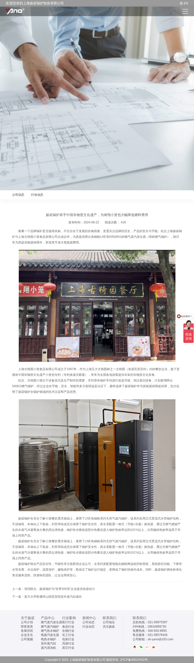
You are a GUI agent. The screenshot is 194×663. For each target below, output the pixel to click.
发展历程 (27, 630)
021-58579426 (157, 634)
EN (186, 3)
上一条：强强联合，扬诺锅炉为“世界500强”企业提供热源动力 (53, 588)
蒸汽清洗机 (48, 647)
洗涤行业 (68, 643)
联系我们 (109, 618)
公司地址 (109, 622)
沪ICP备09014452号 (134, 659)
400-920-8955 (157, 630)
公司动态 (18, 194)
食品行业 (68, 626)
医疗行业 (68, 622)
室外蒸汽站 (48, 643)
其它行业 (68, 647)
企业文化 (27, 634)
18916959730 (156, 626)
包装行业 (68, 639)
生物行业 (68, 630)
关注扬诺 (109, 626)
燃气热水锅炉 (50, 630)
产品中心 (48, 618)
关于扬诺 (27, 618)
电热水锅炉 (48, 639)
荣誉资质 (27, 626)
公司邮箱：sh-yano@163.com (153, 639)
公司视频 (27, 639)
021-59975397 (157, 622)
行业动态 (37, 194)
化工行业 (68, 634)
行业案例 (69, 618)
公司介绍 (27, 622)
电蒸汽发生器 (50, 634)
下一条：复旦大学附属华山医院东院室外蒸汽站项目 (47, 596)
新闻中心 (89, 618)
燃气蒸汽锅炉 (50, 626)
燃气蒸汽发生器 (51, 622)
